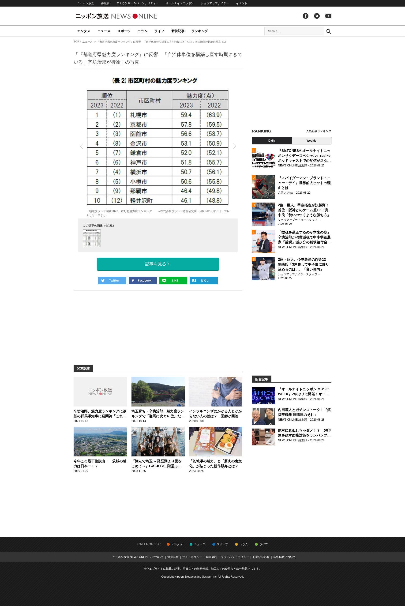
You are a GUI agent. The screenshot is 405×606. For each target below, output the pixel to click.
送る (173, 280)
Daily (271, 140)
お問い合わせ (261, 557)
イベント (241, 3)
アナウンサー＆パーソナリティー (137, 3)
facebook (305, 16)
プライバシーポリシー (235, 557)
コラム (142, 31)
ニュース (103, 31)
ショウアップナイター (215, 3)
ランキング (199, 31)
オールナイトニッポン (180, 3)
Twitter (317, 16)
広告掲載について (284, 557)
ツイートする (112, 280)
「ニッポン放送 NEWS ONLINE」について (136, 557)
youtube (328, 16)
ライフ (159, 31)
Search (328, 31)
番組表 (105, 3)
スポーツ (124, 31)
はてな (204, 280)
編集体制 (211, 557)
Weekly (311, 140)
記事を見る (155, 264)
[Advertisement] (291, 83)
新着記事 (177, 31)
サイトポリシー (192, 557)
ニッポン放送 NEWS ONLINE (125, 16)
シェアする (143, 280)
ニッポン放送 (85, 3)
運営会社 (173, 557)
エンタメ (83, 31)
